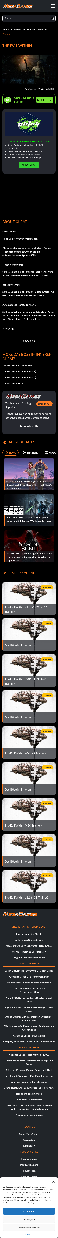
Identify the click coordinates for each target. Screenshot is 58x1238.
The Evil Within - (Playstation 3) (19, 371)
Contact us (29, 1139)
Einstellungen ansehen (29, 1227)
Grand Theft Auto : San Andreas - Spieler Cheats (29, 1087)
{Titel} (27, 1234)
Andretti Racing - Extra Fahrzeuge (29, 1081)
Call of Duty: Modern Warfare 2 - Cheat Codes (29, 970)
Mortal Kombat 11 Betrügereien (29, 951)
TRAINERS (32, 452)
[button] (53, 1181)
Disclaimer (29, 1145)
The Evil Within (35, 29)
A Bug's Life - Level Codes (29, 1114)
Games (17, 29)
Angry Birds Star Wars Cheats (29, 957)
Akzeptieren (29, 1211)
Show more (29, 340)
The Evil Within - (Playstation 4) (19, 377)
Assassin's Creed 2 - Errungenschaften (29, 976)
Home (5, 29)
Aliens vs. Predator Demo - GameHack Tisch (29, 1070)
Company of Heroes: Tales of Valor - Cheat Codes (29, 1041)
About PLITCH (29, 164)
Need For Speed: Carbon (29, 1093)
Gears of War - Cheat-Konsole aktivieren (29, 982)
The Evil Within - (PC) (13, 383)
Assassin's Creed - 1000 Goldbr (29, 1035)
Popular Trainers (29, 1164)
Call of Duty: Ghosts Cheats (29, 939)
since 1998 (43, 403)
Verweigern (29, 1219)
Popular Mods (29, 1170)
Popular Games (29, 1158)
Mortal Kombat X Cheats (29, 933)
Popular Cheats (29, 1176)
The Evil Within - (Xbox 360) (17, 365)
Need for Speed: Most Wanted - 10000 (29, 1054)
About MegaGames (29, 1133)
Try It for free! (44, 99)
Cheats (6, 33)
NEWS (12, 452)
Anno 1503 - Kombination (29, 1099)
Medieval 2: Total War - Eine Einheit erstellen (29, 1075)
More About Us (29, 426)
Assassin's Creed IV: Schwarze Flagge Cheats (29, 945)
